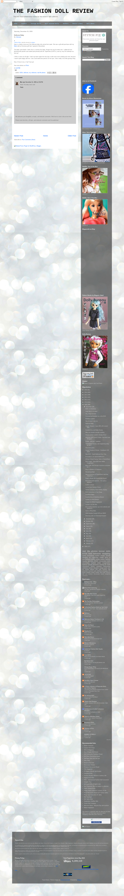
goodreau (99, 566)
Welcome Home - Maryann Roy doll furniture (96, 805)
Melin (15, 46)
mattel (101, 557)
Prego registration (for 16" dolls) (93, 795)
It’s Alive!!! (87, 650)
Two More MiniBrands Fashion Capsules (95, 589)
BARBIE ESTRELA (89, 734)
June (87, 531)
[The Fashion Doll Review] (88, 93)
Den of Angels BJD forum (91, 752)
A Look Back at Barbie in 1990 (92, 712)
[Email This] (48, 73)
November (89, 519)
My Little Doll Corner (90, 593)
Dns (16, 870)
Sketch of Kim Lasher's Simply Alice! (95, 435)
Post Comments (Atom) (28, 139)
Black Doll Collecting (90, 588)
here (57, 866)
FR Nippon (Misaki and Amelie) (92, 771)
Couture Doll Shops (89, 747)
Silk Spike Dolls (88, 799)
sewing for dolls (104, 564)
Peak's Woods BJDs (89, 788)
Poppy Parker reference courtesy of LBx (95, 790)
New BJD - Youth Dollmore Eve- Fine (95, 454)
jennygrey (105, 571)
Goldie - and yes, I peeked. (93, 441)
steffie (93, 559)
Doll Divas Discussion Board (92, 756)
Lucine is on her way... (91, 504)
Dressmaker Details (89, 765)
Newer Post (18, 136)
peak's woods (105, 555)
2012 (85, 397)
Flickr (27, 65)
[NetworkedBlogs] (96, 819)
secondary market (89, 563)
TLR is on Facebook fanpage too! (93, 638)
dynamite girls (92, 571)
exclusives (90, 555)
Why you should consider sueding (94, 432)
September (89, 523)
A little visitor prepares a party (92, 626)
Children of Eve (89, 728)
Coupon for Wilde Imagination (93, 502)
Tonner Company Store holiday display (96, 489)
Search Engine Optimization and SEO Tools (86, 869)
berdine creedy (90, 572)
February (88, 541)
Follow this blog (96, 822)
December (89, 406)
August (88, 526)
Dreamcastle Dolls (89, 762)
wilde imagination (103, 563)
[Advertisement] (45, 129)
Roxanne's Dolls (89, 722)
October (88, 521)
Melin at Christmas (90, 409)
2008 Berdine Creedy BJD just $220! (95, 513)
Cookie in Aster (89, 484)
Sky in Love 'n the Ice (91, 421)
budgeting (107, 574)
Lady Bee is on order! (91, 411)
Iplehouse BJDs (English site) (92, 784)
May (87, 533)
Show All (108, 739)
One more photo (89, 447)
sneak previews (93, 564)
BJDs (21, 72)
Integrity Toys (88, 782)
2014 (85, 392)
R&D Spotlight (88, 797)
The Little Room (89, 637)
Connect (24, 23)
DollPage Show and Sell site (92, 758)
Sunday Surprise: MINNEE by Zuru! (93, 603)
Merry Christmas (88, 632)
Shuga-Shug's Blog (90, 667)
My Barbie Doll (88, 661)
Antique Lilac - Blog (90, 582)
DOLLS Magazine (89, 750)
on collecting (93, 557)
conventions (85, 566)
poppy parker (100, 559)
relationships (106, 566)
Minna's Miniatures (90, 643)
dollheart (99, 571)
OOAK (96, 561)
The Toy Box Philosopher (92, 601)
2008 (85, 546)
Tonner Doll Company (90, 803)
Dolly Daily (87, 760)
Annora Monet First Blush (91, 697)
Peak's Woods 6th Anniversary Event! (96, 478)
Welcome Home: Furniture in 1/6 (94, 619)
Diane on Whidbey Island (91, 716)
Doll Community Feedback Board (93, 754)
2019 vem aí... (88, 736)
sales (84, 555)
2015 (85, 390)
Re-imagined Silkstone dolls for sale (93, 620)
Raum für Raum (89, 625)
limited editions (89, 569)
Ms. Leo (22, 82)
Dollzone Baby (17, 42)
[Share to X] (52, 73)
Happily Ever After (89, 777)
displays (108, 572)
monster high (106, 569)
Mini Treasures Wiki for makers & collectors (96, 786)
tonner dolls (104, 551)
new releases (94, 553)
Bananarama (87, 614)
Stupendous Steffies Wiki (91, 801)
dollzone (26, 72)
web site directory (101, 811)
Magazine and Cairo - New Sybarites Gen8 (95, 608)
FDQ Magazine (88, 769)
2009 (85, 404)
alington (33, 42)
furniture (90, 574)
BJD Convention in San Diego (93, 492)
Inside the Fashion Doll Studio (93, 649)
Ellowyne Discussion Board (91, 767)
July (87, 528)
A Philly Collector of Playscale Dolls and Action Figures (95, 687)
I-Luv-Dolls (87, 655)
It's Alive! (86, 730)
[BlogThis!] (50, 73)
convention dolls (105, 561)
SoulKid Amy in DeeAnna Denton (94, 497)
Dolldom (87, 613)
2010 (85, 402)
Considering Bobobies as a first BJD (95, 416)
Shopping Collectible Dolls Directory (92, 814)
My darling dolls (89, 695)
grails (105, 568)
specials (90, 561)
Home (15, 23)
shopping (106, 553)
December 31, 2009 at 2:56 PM (34, 82)
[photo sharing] (14, 40)
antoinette (85, 571)
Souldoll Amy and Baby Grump (94, 430)
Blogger (79, 880)
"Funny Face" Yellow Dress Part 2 (93, 718)
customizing (85, 575)
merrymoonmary (65, 880)
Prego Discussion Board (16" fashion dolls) (96, 792)
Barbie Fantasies (88, 745)
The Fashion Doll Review (88, 83)
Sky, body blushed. (90, 413)
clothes (97, 572)
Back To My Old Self (89, 682)
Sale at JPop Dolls (90, 511)
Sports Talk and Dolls (90, 724)
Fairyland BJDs (88, 773)
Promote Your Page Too (87, 94)
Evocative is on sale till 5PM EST (94, 456)
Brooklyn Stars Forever (91, 680)
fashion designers (94, 568)
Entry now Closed (89, 676)
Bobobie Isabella (90, 418)
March (88, 538)
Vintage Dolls (36, 23)
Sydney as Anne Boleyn (92, 499)
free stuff (98, 569)
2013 (85, 394)
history (93, 566)
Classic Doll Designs (90, 701)
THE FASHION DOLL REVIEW (53, 11)
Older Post (72, 136)
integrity (85, 557)
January (88, 543)
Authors (65, 23)
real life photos (41, 72)
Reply (21, 87)
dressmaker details (99, 574)
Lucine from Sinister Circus (93, 487)
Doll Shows (90, 23)
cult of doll (87, 674)
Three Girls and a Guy (90, 583)
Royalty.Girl (87, 631)
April (87, 536)
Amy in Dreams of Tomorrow (93, 469)
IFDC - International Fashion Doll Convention (96, 780)
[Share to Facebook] (54, 73)
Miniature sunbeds (89, 644)
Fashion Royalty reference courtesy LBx (95, 775)
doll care (84, 574)
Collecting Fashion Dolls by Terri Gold (95, 607)
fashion (84, 564)
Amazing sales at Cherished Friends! (95, 515)
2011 (85, 399)
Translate (88, 51)
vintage (101, 568)
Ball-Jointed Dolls (52, 23)
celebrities (85, 568)
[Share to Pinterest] (55, 73)
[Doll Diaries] (86, 826)
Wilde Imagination (89, 807)
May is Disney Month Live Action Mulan (94, 656)
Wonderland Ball (90, 472)
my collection (33, 72)
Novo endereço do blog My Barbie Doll (94, 662)
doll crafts (103, 572)
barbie (97, 555)
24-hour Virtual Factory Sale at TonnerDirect (97, 459)
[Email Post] (15, 70)
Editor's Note (77, 23)
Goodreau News (89, 494)
